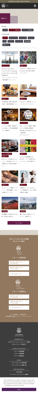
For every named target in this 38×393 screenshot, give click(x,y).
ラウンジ (10, 41)
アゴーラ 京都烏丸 (27, 30)
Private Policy (28, 385)
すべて (5, 30)
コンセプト (23, 38)
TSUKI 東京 (19, 372)
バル (4, 41)
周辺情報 (27, 41)
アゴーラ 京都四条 (15, 30)
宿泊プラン (6, 45)
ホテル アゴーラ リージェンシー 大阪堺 (19, 342)
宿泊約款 (22, 314)
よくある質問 (13, 314)
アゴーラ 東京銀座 (19, 351)
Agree (19, 389)
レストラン (19, 41)
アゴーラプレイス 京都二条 (19, 365)
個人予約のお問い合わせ (16, 262)
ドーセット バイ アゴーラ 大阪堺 (19, 374)
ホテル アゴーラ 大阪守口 (19, 344)
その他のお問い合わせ (15, 274)
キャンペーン (13, 38)
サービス (31, 38)
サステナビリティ (27, 316)
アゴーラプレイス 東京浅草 (19, 363)
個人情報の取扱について (13, 316)
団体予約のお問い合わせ (16, 268)
